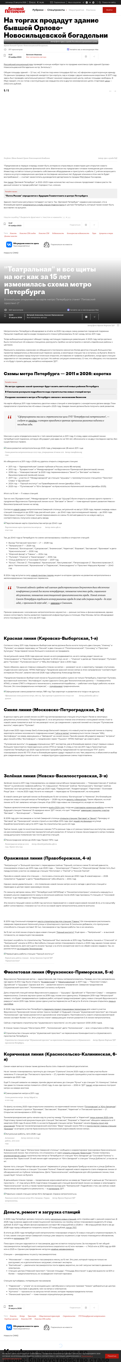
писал (11, 182)
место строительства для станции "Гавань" (59, 921)
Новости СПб (44, 233)
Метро (22, 1316)
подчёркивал (56, 686)
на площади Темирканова (29, 949)
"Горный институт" (65, 932)
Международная (66, 982)
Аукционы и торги (106, 233)
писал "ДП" (71, 1227)
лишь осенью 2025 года (101, 1117)
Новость (13, 233)
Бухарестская (48, 982)
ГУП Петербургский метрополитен (91, 1316)
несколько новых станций (63, 1219)
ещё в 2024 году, (57, 807)
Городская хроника (11, 1319)
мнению (33, 744)
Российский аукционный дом (18, 64)
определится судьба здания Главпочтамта (44, 205)
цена (107, 81)
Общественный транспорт (49, 1316)
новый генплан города (42, 575)
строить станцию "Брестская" (77, 1153)
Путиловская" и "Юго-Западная (100, 1106)
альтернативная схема (15, 1156)
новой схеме (19, 509)
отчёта (32, 420)
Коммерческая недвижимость (78, 233)
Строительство (69, 1316)
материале (54, 1188)
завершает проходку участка (95, 810)
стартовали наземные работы (89, 807)
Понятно (112, 1356)
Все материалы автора (36, 57)
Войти (109, 10)
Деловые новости (10, 236)
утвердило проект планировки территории (64, 1009)
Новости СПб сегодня (27, 233)
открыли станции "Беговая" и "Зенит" (78, 818)
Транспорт (32, 1316)
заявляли (55, 603)
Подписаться (59, 2)
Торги (94, 233)
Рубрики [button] (38, 9)
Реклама (91, 10)
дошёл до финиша (83, 821)
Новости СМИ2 (11, 253)
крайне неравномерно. (62, 1249)
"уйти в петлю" (61, 733)
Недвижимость (58, 233)
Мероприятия (76, 10)
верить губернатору (76, 799)
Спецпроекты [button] (56, 9)
